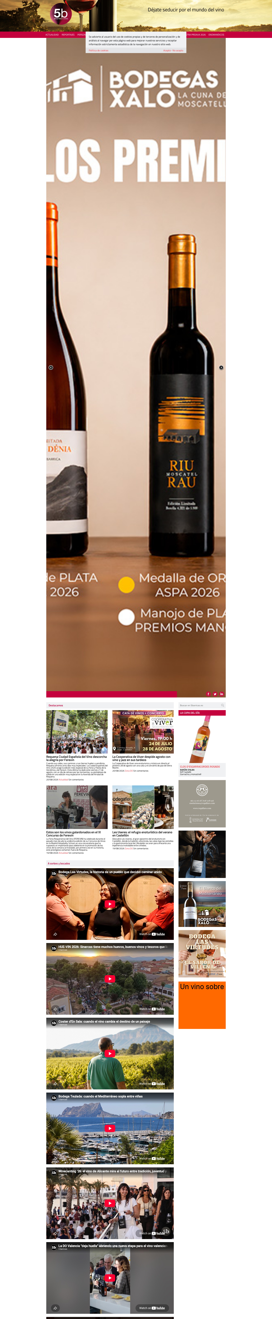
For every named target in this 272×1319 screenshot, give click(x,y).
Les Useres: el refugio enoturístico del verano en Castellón (142, 834)
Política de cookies (98, 50)
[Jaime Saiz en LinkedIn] (221, 694)
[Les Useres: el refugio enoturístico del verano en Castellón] (143, 807)
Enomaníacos (216, 34)
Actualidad (52, 34)
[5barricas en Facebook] (208, 694)
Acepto (167, 50)
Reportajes (68, 34)
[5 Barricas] (60, 14)
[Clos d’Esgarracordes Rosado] (202, 739)
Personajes (84, 34)
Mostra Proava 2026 (194, 34)
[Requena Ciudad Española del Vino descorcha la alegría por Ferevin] (77, 732)
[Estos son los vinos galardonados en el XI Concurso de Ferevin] (77, 807)
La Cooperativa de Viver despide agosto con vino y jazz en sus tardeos (141, 758)
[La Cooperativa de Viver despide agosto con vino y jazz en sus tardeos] (143, 732)
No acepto (178, 50)
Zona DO (129, 770)
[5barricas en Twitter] (215, 694)
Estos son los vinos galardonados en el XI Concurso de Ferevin (73, 834)
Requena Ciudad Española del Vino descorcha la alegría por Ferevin (76, 758)
